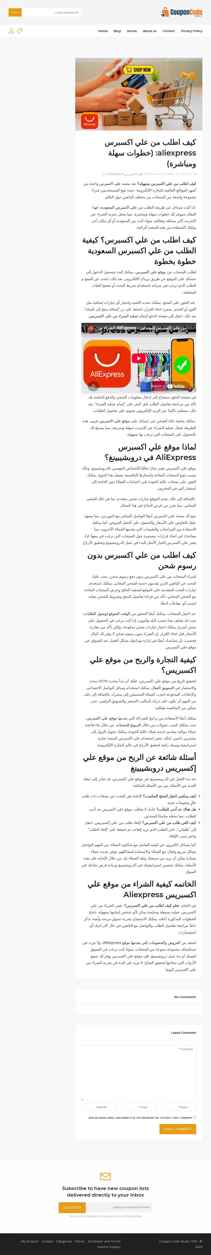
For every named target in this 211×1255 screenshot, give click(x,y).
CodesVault (115, 174)
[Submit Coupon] (19, 31)
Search (15, 12)
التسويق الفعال (162, 687)
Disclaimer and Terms (104, 1241)
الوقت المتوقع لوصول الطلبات (107, 613)
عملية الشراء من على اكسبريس (113, 315)
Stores (132, 31)
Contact (169, 31)
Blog (117, 31)
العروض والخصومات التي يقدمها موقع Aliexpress (141, 942)
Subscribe (72, 1207)
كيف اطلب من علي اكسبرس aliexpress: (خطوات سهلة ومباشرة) (150, 152)
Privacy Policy (191, 31)
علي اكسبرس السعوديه (119, 207)
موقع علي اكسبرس (151, 271)
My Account (30, 1241)
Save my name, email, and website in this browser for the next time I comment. (140, 1117)
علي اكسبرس (133, 174)
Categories (64, 1241)
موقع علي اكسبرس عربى (110, 420)
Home (103, 31)
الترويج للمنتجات (128, 724)
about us (149, 31)
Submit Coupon (109, 1247)
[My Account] (11, 31)
